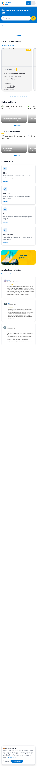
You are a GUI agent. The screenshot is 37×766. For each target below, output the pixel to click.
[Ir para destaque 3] (15, 125)
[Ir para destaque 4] (18, 125)
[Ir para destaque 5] (20, 125)
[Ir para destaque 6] (22, 125)
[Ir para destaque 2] (12, 125)
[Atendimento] (28, 3)
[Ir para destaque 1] (10, 125)
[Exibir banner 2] (19, 35)
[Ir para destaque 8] (26, 125)
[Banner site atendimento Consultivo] (18, 29)
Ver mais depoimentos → (9, 274)
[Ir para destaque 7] (24, 125)
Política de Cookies (11, 757)
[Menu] (32, 3)
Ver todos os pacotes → (8, 45)
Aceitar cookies (17, 761)
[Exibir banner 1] (17, 35)
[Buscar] (33, 18)
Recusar (7, 761)
